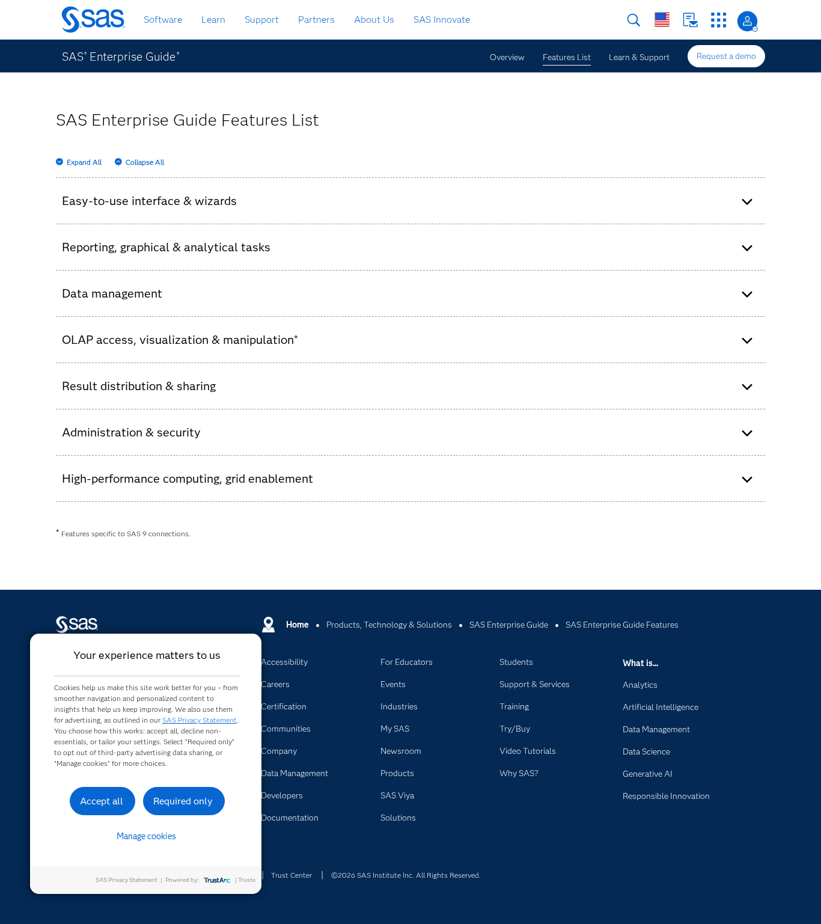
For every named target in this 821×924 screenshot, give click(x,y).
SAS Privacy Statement (199, 719)
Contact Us (690, 20)
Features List (567, 57)
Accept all (101, 801)
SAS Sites (718, 20)
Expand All (84, 162)
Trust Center (291, 875)
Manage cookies (146, 836)
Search (633, 20)
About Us (374, 19)
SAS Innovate (442, 19)
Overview (507, 57)
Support (262, 19)
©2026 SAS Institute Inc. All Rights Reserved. (406, 875)
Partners (316, 19)
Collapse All (145, 162)
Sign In (747, 21)
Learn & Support (639, 57)
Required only (183, 801)
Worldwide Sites (662, 19)
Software (163, 19)
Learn (213, 19)
